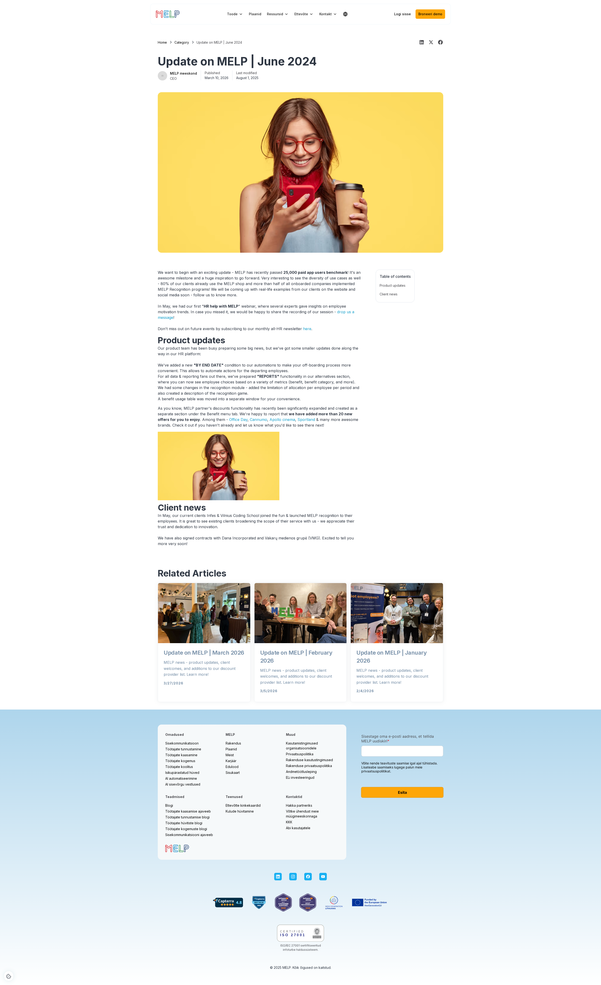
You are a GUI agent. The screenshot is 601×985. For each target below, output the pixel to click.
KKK (289, 822)
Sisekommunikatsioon (182, 743)
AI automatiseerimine (181, 778)
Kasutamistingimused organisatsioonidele (302, 745)
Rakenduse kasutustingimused (309, 760)
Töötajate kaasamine (181, 755)
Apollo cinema (282, 419)
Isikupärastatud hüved (182, 773)
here (307, 328)
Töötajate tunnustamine (183, 749)
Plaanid (255, 14)
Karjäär (231, 761)
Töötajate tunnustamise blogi (187, 817)
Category (181, 42)
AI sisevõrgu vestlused (182, 784)
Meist (230, 755)
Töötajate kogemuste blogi (186, 829)
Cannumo (258, 419)
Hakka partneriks (299, 805)
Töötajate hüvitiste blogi (183, 823)
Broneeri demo (430, 14)
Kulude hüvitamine (240, 811)
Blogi (169, 805)
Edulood (232, 767)
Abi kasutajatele (298, 828)
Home (162, 42)
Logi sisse (402, 14)
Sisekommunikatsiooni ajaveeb (189, 835)
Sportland (306, 419)
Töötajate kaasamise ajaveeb (188, 811)
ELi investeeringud (300, 777)
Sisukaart (233, 773)
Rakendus (233, 743)
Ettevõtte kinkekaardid (243, 805)
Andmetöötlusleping (301, 772)
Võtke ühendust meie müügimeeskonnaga (302, 813)
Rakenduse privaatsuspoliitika (309, 766)
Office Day (238, 419)
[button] (235, 14)
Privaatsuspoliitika (299, 754)
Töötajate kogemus (180, 761)
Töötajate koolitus (179, 767)
